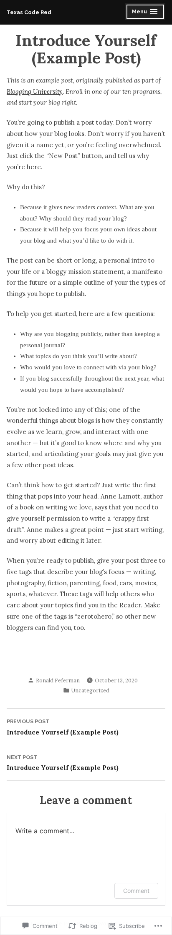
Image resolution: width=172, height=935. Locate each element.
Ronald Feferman (58, 680)
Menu (146, 12)
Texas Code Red (29, 12)
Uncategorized (90, 690)
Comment (136, 890)
